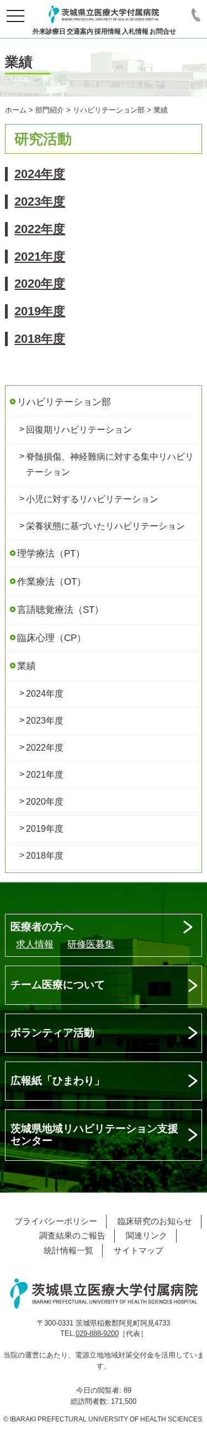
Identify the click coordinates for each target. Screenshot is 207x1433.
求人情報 (35, 944)
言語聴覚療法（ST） (60, 610)
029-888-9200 (97, 1333)
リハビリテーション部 (64, 402)
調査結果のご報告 (72, 1235)
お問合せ (163, 31)
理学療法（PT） (51, 553)
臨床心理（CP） (51, 638)
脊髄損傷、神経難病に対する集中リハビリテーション (110, 464)
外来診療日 (49, 31)
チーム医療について (57, 984)
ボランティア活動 (52, 1032)
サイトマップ (138, 1250)
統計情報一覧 (68, 1250)
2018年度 (39, 339)
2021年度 (39, 256)
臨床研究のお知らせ (155, 1221)
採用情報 (107, 31)
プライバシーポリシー (55, 1221)
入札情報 (135, 31)
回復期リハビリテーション (79, 429)
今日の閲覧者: (100, 1390)
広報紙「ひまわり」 (57, 1080)
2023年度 (39, 201)
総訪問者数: (91, 1401)
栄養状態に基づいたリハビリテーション (105, 526)
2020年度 (39, 283)
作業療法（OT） (51, 582)
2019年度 (39, 311)
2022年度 (39, 229)
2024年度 (39, 174)
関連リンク (146, 1235)
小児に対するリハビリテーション (92, 499)
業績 (26, 666)
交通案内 (80, 31)
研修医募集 (90, 944)
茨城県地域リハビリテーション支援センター (94, 1135)
